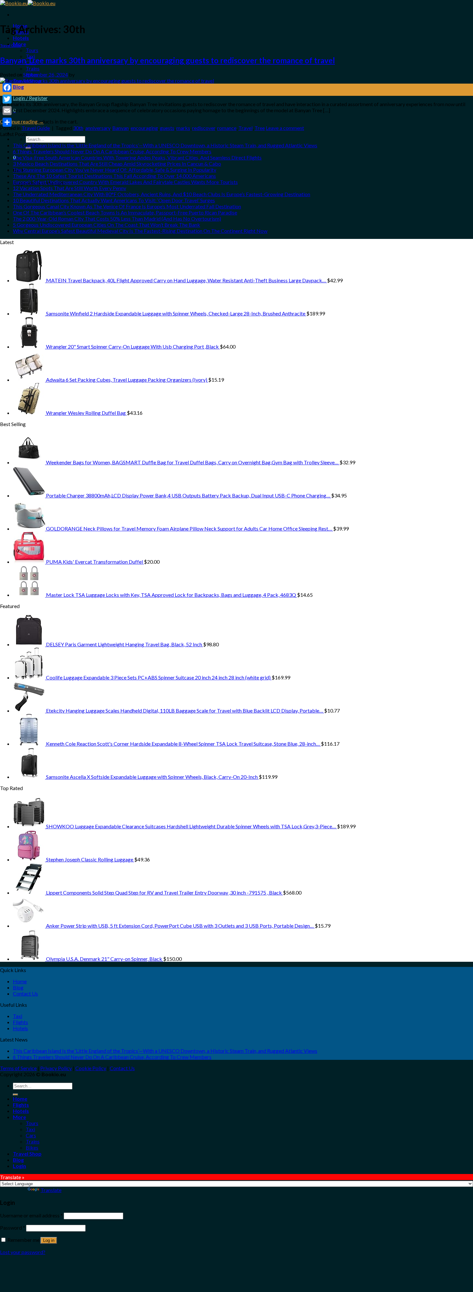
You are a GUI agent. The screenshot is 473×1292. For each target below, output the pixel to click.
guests (167, 128)
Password (12, 1227)
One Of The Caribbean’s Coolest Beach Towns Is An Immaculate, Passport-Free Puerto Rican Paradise (125, 212)
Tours (32, 50)
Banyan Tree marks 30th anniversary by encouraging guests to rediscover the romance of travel (167, 60)
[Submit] (15, 1095)
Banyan (120, 128)
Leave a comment (285, 128)
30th (78, 128)
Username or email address (31, 1215)
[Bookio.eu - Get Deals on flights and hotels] (27, 3)
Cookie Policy (90, 1068)
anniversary (97, 128)
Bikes (32, 1147)
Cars (31, 1135)
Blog (18, 87)
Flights (20, 1022)
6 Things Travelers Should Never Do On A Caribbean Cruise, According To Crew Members (112, 151)
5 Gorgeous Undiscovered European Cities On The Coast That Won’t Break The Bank (106, 225)
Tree (260, 128)
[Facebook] (7, 87)
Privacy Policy (56, 1068)
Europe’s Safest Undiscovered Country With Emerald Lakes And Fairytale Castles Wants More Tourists (125, 182)
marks (183, 128)
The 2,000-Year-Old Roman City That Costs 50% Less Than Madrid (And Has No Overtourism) (117, 218)
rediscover (203, 128)
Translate (51, 1190)
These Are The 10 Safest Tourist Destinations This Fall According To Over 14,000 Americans (114, 176)
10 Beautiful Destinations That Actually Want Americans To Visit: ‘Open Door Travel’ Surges (114, 200)
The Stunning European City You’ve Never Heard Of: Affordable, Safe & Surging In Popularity (114, 170)
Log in (48, 1240)
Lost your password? (22, 1252)
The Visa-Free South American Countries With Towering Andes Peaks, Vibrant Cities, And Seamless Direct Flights (137, 157)
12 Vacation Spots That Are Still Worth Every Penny (69, 188)
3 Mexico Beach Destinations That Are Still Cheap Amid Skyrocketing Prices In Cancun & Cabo (117, 163)
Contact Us (25, 993)
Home (20, 981)
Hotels (21, 38)
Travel (245, 128)
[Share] (7, 122)
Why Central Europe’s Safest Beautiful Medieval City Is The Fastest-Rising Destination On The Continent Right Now (140, 231)
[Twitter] (7, 99)
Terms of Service (18, 1068)
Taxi (17, 1016)
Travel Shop (27, 1154)
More (19, 1117)
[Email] (7, 110)
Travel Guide (10, 45)
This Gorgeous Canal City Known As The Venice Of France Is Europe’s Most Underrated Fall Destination (127, 206)
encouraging (144, 128)
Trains (33, 68)
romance (226, 128)
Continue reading (22, 121)
